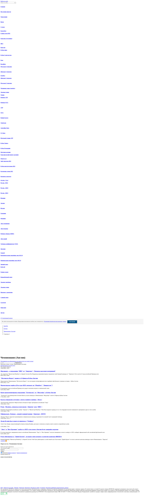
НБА (2, 43)
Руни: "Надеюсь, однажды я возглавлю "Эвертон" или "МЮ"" (21, 407)
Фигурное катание (6, 152)
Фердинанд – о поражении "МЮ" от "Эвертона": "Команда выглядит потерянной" (28, 371)
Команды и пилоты (6, 176)
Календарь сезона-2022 (7, 171)
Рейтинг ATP (4, 97)
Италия (3, 208)
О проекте (42, 487)
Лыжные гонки (5, 92)
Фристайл (3, 307)
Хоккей (3, 253)
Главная (3, 6)
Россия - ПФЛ (4, 193)
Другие (2, 312)
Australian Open (5, 128)
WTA (2, 112)
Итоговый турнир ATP (7, 138)
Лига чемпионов (5, 223)
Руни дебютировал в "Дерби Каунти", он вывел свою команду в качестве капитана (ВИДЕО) (31, 436)
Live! (7, 180)
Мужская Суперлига (6, 66)
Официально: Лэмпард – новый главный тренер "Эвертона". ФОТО (23, 414)
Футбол (3, 180)
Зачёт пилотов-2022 (6, 161)
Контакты (27, 487)
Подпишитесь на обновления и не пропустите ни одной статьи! (17, 361)
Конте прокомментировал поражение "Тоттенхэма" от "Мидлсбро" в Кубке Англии (28, 392)
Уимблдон (3, 123)
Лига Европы (4, 228)
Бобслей (3, 267)
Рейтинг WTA (4, 102)
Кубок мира (4, 50)
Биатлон (3, 47)
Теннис (2, 95)
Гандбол (3, 75)
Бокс (2, 60)
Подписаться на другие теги (8, 365)
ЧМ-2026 (3, 249)
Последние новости (6, 11)
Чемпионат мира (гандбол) (8, 88)
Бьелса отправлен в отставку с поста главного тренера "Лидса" (21, 399)
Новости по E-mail (8, 487)
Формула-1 (4, 158)
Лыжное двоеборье (6, 282)
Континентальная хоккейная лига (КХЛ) (12, 255)
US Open (3, 133)
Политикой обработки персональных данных (55, 321)
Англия (3, 203)
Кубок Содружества (6, 55)
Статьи (3, 27)
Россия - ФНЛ (4, 188)
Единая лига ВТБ (5, 33)
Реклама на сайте (35, 487)
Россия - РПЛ (4, 183)
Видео (2, 22)
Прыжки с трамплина (7, 292)
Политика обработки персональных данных (57, 487)
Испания (3, 198)
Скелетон (3, 302)
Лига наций (4, 238)
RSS (2, 487)
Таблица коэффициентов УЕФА (9, 244)
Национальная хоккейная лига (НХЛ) (11, 260)
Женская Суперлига (6, 71)
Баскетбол (3, 31)
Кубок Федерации (5, 148)
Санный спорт (4, 297)
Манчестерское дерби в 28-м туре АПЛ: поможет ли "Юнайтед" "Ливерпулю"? (27, 385)
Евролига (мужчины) (6, 38)
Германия (3, 213)
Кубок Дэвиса (4, 143)
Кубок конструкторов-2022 (8, 166)
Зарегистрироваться (22, 452)
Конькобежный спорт (6, 277)
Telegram (16, 487)
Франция (3, 218)
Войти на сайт (4, 1)
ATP (2, 107)
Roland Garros (4, 117)
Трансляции (4, 17)
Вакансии (21, 487)
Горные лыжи (4, 272)
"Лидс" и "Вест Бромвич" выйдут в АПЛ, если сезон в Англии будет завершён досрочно (29, 429)
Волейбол (3, 64)
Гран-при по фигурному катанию (10, 154)
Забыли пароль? (12, 452)
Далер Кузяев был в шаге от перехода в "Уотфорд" (17, 421)
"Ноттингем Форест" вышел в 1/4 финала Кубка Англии (19, 378)
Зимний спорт (4, 264)
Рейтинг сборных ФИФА (7, 233)
